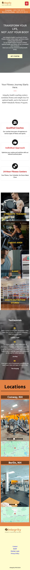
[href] (15, 449)
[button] (26, 4)
